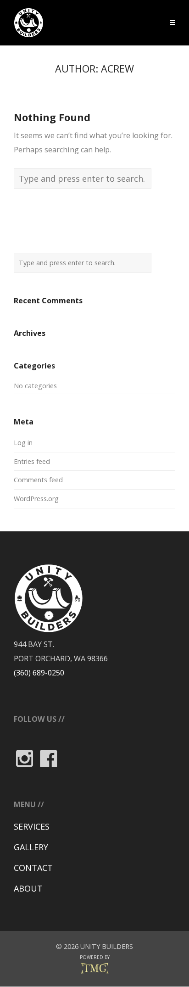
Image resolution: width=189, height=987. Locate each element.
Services (32, 826)
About (28, 888)
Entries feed (32, 461)
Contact (33, 867)
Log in (23, 442)
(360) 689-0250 (39, 673)
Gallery (31, 847)
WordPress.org (36, 498)
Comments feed (38, 479)
